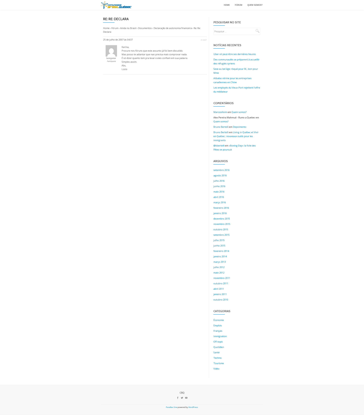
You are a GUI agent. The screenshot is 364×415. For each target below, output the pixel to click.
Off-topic (218, 341)
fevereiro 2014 (221, 251)
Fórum (238, 5)
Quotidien (218, 347)
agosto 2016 (220, 175)
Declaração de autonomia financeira (173, 28)
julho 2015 (219, 240)
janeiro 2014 (220, 256)
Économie (218, 320)
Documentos (145, 28)
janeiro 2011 (220, 294)
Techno (217, 357)
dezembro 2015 (221, 218)
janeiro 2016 (220, 213)
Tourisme (218, 363)
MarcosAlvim (220, 112)
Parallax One (172, 407)
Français (217, 330)
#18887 (204, 40)
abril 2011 (218, 288)
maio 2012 (218, 272)
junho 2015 (219, 245)
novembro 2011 (221, 278)
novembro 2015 (221, 224)
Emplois (217, 325)
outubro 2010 (220, 299)
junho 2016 (219, 186)
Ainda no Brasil (128, 28)
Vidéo (216, 368)
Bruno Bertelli (220, 126)
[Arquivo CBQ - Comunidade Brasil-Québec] (117, 5)
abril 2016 (218, 197)
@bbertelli (218, 145)
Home (227, 5)
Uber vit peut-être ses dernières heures (234, 54)
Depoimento (239, 126)
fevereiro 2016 (221, 207)
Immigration (220, 336)
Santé (216, 352)
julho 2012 (219, 267)
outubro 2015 (220, 229)
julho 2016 (219, 180)
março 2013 (219, 261)
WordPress (193, 407)
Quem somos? (254, 5)
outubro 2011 (220, 283)
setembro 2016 (221, 170)
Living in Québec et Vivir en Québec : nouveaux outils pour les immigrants (235, 136)
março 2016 (219, 202)
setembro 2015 (221, 234)
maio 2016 (218, 191)
